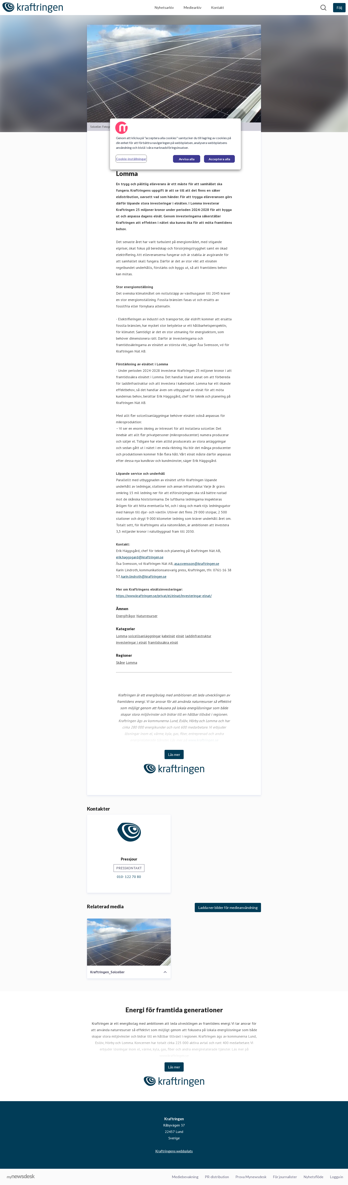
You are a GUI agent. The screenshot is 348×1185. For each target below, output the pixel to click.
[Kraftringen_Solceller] (129, 942)
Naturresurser (146, 616)
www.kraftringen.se (203, 740)
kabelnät (168, 636)
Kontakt (217, 7)
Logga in (336, 1177)
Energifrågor (125, 616)
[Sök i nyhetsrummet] (323, 7)
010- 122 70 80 (129, 876)
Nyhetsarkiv (164, 7)
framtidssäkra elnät (163, 642)
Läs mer (174, 754)
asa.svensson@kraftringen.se (196, 563)
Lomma (121, 636)
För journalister (285, 1177)
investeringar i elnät (131, 642)
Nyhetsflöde (313, 1177)
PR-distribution (217, 1177)
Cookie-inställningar (131, 159)
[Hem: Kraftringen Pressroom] (32, 7)
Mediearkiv (192, 7)
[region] (175, 144)
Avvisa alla (187, 159)
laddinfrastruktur (198, 636)
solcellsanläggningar (144, 636)
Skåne (120, 662)
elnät (180, 636)
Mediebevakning (185, 1177)
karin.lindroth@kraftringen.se (143, 576)
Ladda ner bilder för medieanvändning (228, 907)
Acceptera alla (219, 159)
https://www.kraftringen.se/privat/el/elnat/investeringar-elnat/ (164, 595)
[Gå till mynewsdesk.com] (21, 1177)
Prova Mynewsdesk (250, 1177)
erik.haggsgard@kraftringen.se (139, 557)
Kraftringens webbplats (174, 1151)
